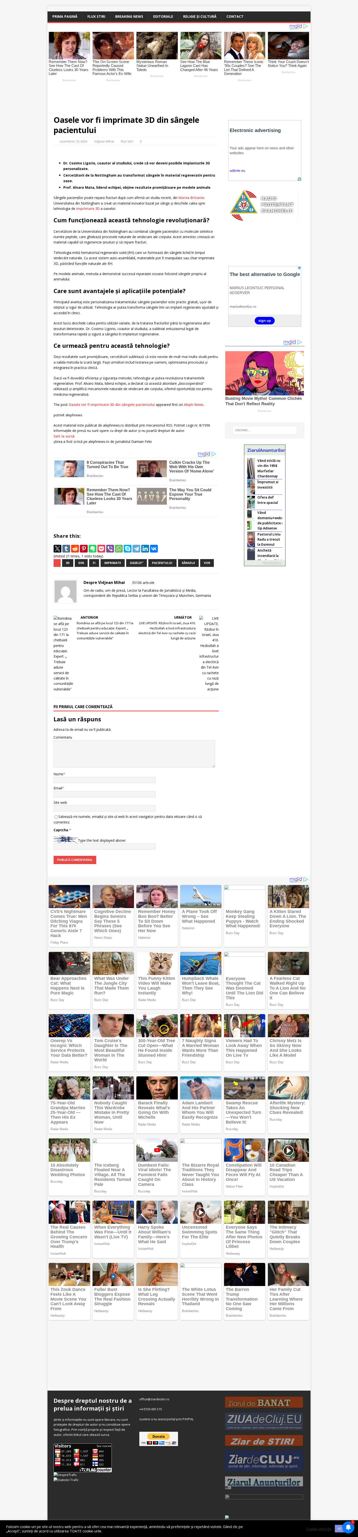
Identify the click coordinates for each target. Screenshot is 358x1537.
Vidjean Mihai (104, 141)
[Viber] (110, 549)
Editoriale (163, 16)
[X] (57, 549)
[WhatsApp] (119, 549)
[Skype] (128, 549)
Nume (58, 774)
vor (207, 563)
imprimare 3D (88, 208)
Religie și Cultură (200, 16)
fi (94, 563)
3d (68, 563)
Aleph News (193, 404)
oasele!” (136, 563)
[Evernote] (92, 549)
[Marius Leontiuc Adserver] (227, 1516)
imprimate (112, 563)
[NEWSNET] (264, 1506)
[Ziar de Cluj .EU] (264, 1468)
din (81, 563)
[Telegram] (136, 549)
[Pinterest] (84, 549)
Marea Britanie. (192, 197)
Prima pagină (64, 16)
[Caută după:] (265, 430)
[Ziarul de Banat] (264, 1405)
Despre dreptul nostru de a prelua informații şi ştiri (93, 1404)
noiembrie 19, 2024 (73, 141)
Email (58, 788)
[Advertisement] (161, 96)
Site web (60, 802)
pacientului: (162, 563)
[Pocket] (101, 549)
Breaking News (129, 16)
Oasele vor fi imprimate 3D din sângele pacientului (112, 404)
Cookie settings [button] (318, 1529)
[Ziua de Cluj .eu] (264, 1427)
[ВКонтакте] (154, 549)
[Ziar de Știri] (264, 1443)
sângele (188, 563)
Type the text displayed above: (102, 840)
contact (235, 16)
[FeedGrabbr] (264, 563)
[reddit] (75, 549)
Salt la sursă (64, 436)
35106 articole (143, 582)
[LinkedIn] (145, 549)
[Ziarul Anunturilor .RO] (264, 1487)
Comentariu (63, 737)
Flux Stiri (96, 16)
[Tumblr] (66, 549)
